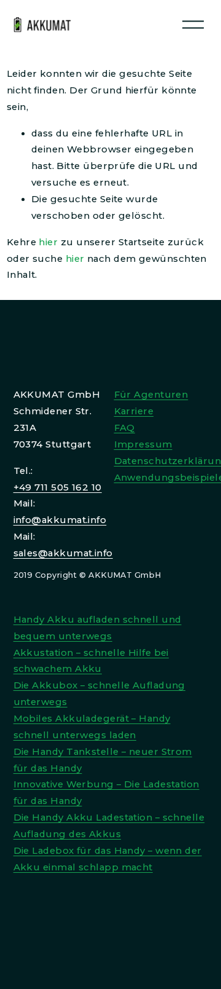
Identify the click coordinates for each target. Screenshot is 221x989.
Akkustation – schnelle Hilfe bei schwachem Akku (91, 661)
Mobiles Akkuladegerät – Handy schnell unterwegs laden (92, 727)
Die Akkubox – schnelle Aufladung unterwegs (99, 693)
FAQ (124, 427)
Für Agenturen (151, 394)
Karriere (134, 411)
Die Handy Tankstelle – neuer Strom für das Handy (103, 760)
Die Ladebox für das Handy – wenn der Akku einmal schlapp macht (108, 859)
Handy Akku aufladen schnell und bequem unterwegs (98, 628)
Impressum (143, 444)
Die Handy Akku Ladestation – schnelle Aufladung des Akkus (109, 826)
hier (48, 242)
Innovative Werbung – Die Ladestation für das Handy (107, 792)
